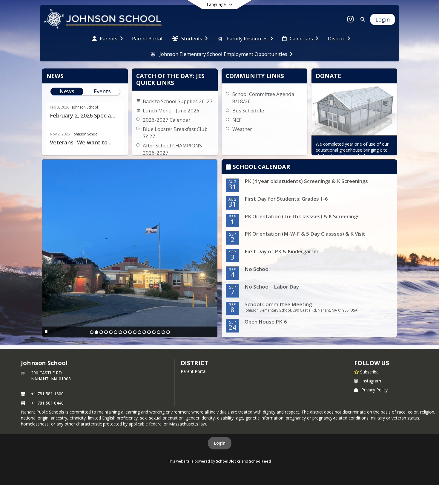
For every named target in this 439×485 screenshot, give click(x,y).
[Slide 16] (163, 332)
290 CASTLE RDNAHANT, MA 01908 (51, 376)
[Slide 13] (149, 332)
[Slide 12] (144, 332)
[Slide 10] (134, 332)
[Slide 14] (154, 332)
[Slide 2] (96, 332)
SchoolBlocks (228, 461)
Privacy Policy (374, 390)
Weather (242, 129)
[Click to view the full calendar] (229, 167)
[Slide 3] (101, 332)
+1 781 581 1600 (47, 393)
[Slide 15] (158, 332)
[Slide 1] (91, 332)
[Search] (361, 19)
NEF (237, 119)
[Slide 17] (168, 332)
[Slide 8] (125, 332)
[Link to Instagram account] (350, 20)
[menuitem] (107, 38)
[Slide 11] (139, 332)
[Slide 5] (111, 332)
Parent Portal (193, 371)
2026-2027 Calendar (167, 119)
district (194, 363)
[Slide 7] (120, 332)
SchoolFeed (260, 461)
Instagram (371, 381)
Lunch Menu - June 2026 (171, 110)
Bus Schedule (248, 110)
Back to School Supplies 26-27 (178, 101)
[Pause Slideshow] (46, 331)
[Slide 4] (106, 332)
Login (219, 443)
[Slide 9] (130, 332)
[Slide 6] (115, 332)
